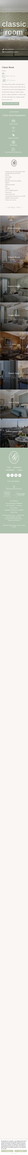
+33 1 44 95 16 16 (9, 49)
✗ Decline (20, 1151)
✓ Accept (7, 1151)
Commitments (10, 470)
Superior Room (14, 286)
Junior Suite (14, 402)
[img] (14, 346)
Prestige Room (14, 228)
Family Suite (14, 373)
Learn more (14, 1153)
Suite (14, 344)
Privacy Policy (14, 507)
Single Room (14, 315)
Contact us (19, 505)
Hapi (15, 526)
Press (9, 467)
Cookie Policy (14, 512)
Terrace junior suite (14, 431)
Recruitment (17, 467)
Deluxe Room (14, 257)
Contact (20, 470)
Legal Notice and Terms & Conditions (14, 510)
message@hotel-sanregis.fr (11, 52)
